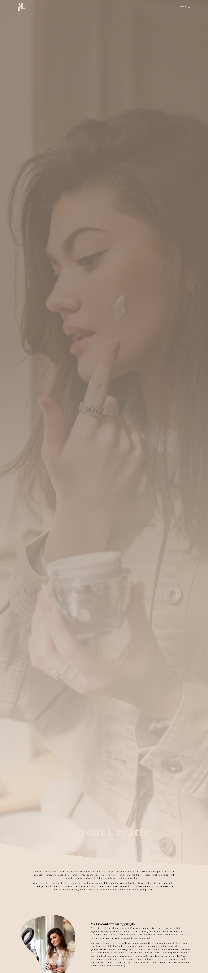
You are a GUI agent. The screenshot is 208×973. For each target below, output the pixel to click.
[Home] (21, 7)
